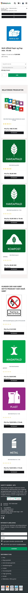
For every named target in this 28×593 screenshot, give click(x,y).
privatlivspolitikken (21, 544)
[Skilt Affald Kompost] (14, 241)
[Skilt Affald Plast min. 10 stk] (14, 399)
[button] (14, 14)
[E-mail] (14, 538)
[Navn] (14, 533)
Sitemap (3, 516)
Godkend (14, 548)
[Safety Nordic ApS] (7, 3)
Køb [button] (17, 75)
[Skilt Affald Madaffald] (14, 352)
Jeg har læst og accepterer (14, 544)
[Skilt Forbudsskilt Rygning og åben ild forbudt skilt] (14, 306)
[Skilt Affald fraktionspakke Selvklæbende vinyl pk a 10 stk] (14, 105)
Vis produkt (14, 132)
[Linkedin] (3, 518)
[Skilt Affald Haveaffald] (14, 152)
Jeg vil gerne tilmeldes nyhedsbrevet (13, 541)
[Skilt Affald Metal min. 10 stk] (14, 445)
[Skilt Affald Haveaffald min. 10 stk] (14, 196)
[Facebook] (1, 518)
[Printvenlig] (26, 8)
